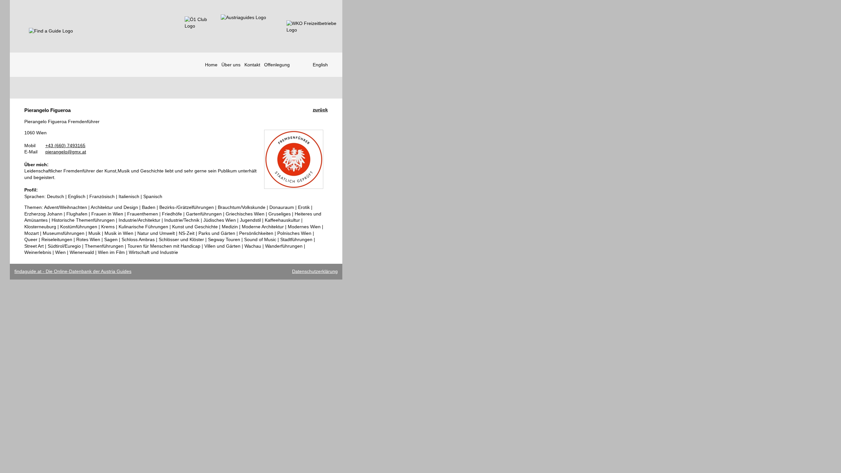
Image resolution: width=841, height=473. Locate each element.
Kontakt (252, 64)
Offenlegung (277, 64)
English (320, 64)
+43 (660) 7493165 (65, 145)
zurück (320, 109)
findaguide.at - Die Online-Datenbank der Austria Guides (72, 271)
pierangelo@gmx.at (65, 151)
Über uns (230, 64)
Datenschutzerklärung (315, 271)
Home (211, 64)
